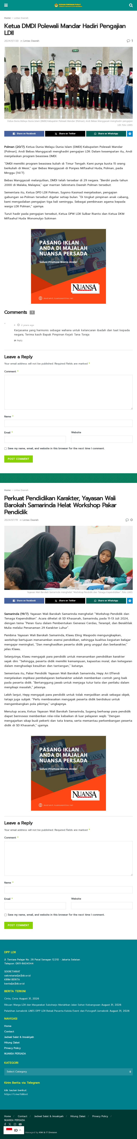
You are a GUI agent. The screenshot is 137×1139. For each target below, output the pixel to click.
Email (8, 432)
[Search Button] (131, 5)
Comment (11, 371)
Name (9, 416)
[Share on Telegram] (130, 134)
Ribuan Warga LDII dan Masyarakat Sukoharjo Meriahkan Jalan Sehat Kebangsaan (52, 1005)
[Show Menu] (6, 5)
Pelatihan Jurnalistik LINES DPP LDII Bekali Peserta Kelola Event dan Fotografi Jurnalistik (56, 1011)
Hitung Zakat (12, 1042)
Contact (9, 1031)
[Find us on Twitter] (9, 1124)
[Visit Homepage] (68, 5)
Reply (19, 340)
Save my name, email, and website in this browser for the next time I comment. (56, 448)
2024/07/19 (11, 520)
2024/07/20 (11, 41)
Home (7, 18)
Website (76, 432)
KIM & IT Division (48, 1132)
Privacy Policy (12, 1048)
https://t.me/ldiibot (16, 1094)
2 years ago (27, 325)
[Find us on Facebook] (5, 1124)
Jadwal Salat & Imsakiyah (19, 1037)
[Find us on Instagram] (15, 1124)
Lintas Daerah (21, 18)
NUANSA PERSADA (15, 1053)
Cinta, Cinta (11, 998)
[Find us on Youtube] (20, 1124)
